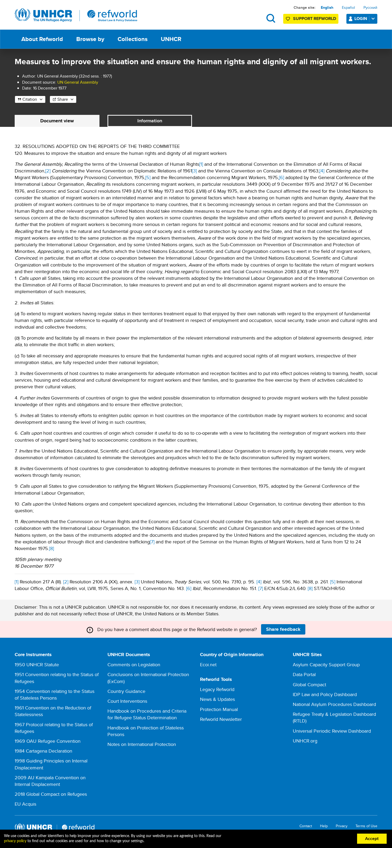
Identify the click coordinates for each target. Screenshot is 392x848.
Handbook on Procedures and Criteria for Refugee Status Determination (146, 714)
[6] (281, 177)
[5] (147, 177)
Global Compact (309, 684)
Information (149, 120)
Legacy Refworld (217, 689)
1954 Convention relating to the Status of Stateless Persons (54, 694)
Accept (372, 839)
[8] (51, 548)
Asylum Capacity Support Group (326, 664)
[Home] (76, 15)
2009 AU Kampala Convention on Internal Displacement (50, 781)
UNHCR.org (305, 740)
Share (62, 99)
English (327, 7)
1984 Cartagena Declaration (43, 751)
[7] (152, 541)
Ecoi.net (208, 664)
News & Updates (217, 699)
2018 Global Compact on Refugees (51, 794)
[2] (47, 170)
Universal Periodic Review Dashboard (332, 731)
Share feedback (283, 629)
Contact (305, 826)
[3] (194, 170)
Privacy (341, 826)
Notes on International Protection (141, 744)
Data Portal (304, 674)
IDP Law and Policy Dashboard (325, 694)
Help (324, 826)
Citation (29, 99)
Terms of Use (366, 826)
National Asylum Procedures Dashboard (334, 704)
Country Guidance (126, 691)
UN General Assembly (77, 82)
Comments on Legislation (133, 664)
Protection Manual (219, 709)
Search (270, 18)
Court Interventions (127, 701)
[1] (201, 164)
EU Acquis (25, 804)
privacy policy (15, 841)
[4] (321, 170)
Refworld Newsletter (221, 719)
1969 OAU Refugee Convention (48, 741)
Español (348, 7)
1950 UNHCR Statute (37, 664)
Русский (370, 7)
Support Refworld (314, 18)
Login (360, 18)
